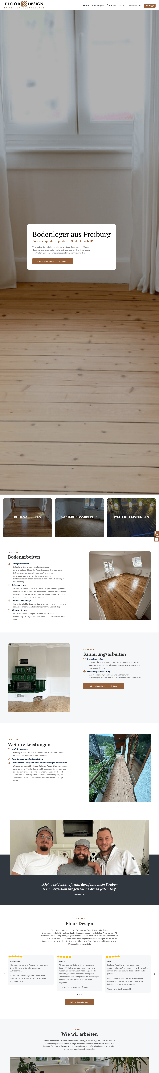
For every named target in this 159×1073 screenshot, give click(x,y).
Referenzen (135, 6)
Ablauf (122, 6)
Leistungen (98, 6)
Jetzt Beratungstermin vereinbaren (52, 261)
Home (86, 6)
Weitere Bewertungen (79, 1002)
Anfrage (150, 5)
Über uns (111, 6)
